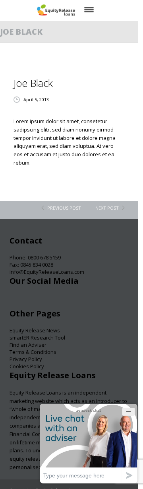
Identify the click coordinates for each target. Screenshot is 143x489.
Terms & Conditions (33, 351)
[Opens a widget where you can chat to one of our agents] (88, 443)
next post (107, 208)
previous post (64, 208)
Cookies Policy (27, 366)
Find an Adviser (28, 344)
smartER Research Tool (37, 337)
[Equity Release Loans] (56, 10)
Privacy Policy (26, 359)
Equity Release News (35, 330)
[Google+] (47, 301)
